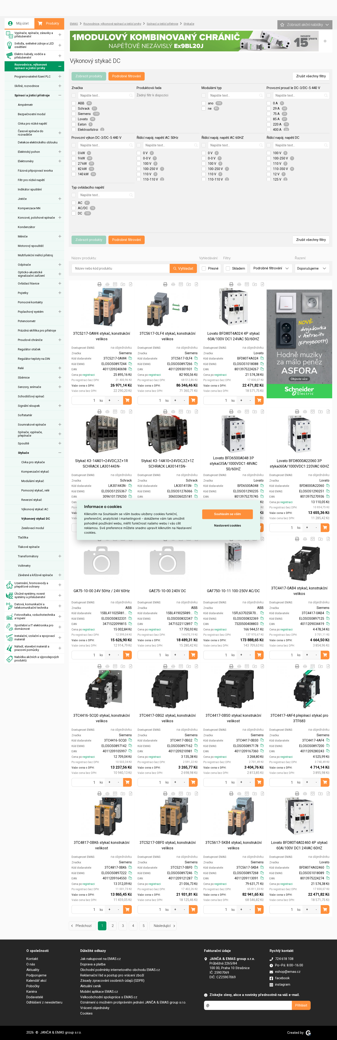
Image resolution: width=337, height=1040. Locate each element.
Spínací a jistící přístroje (32, 95)
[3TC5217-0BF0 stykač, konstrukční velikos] (167, 815)
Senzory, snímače (29, 387)
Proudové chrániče (30, 340)
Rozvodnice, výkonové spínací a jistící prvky (30, 66)
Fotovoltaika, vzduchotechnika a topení (34, 616)
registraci (89, 374)
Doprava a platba (92, 964)
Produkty (52, 23)
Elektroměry (25, 161)
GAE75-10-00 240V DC (167, 591)
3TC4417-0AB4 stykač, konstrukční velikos (299, 591)
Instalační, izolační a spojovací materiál (34, 637)
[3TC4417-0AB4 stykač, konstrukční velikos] (299, 561)
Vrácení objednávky (94, 1008)
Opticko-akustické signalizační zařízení (31, 273)
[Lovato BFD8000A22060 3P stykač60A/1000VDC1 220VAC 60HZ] (299, 433)
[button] (325, 41)
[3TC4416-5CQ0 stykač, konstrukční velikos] (101, 688)
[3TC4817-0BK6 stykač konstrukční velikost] (101, 815)
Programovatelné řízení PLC (32, 76)
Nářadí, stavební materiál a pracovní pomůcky (31, 648)
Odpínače (24, 264)
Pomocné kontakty (30, 302)
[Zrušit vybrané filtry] (74, 95)
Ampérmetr (25, 104)
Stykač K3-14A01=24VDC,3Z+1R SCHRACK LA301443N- (101, 463)
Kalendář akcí (36, 981)
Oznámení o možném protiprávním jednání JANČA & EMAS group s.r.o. (133, 1002)
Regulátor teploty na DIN (34, 358)
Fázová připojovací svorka (35, 170)
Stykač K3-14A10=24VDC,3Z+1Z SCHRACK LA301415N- (167, 463)
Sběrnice (24, 377)
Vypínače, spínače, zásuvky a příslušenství (33, 34)
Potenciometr (27, 321)
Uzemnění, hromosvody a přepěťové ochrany (31, 584)
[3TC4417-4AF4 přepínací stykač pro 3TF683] (299, 688)
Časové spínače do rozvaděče (30, 132)
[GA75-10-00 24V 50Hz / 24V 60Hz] (101, 561)
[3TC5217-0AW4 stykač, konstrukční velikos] (101, 306)
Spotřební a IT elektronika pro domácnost (33, 627)
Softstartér (25, 415)
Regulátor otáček (29, 349)
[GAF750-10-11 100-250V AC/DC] (233, 561)
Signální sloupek (29, 405)
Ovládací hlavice (28, 283)
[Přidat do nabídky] (131, 284)
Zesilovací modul (32, 528)
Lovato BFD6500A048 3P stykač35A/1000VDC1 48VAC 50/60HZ (233, 463)
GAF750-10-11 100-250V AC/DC (233, 591)
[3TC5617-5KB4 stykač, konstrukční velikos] (233, 815)
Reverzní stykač (31, 500)
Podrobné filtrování (126, 76)
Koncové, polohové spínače (36, 217)
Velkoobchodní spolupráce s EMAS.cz (108, 997)
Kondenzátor (26, 227)
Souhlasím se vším (227, 514)
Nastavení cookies (227, 525)
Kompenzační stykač (35, 471)
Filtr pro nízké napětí (31, 180)
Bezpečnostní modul (31, 114)
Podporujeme (36, 975)
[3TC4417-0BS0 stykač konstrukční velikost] (233, 688)
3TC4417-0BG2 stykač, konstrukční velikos (167, 718)
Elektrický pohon (29, 151)
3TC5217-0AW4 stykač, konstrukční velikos (101, 336)
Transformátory (28, 556)
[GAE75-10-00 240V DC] (167, 561)
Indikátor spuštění (30, 189)
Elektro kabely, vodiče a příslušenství (29, 55)
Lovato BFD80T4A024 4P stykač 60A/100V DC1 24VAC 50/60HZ (233, 336)
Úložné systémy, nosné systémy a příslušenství (29, 595)
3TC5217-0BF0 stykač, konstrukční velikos (168, 845)
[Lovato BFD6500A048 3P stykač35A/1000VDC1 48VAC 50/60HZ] (233, 433)
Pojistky (23, 293)
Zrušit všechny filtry (311, 76)
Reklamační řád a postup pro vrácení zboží (112, 975)
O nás (30, 964)
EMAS (74, 23)
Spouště (23, 443)
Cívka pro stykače (33, 462)
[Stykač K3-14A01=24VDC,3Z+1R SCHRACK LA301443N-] (101, 433)
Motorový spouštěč (31, 246)
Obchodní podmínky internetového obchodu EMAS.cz (120, 970)
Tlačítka (23, 537)
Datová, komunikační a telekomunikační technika (31, 605)
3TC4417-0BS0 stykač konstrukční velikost (233, 718)
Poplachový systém (31, 311)
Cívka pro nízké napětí (32, 123)
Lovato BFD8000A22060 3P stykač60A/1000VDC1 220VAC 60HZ (299, 463)
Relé (21, 368)
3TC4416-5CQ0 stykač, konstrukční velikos (101, 718)
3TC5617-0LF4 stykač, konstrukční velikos (167, 336)
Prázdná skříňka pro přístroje (37, 330)
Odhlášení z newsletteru (44, 1002)
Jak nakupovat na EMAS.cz (100, 959)
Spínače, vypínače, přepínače (30, 433)
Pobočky (32, 986)
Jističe (22, 199)
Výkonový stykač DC (35, 518)
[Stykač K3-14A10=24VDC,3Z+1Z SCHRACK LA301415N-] (167, 433)
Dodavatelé (34, 997)
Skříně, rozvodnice (26, 86)
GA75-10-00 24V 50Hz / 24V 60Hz (102, 591)
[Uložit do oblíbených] (115, 284)
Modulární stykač (32, 481)
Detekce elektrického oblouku (38, 142)
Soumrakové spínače (32, 424)
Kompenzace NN (29, 208)
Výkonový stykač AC (34, 509)
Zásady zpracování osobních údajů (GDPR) (112, 981)
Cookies (86, 1013)
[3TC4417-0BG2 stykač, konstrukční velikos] (167, 688)
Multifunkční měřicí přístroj (35, 255)
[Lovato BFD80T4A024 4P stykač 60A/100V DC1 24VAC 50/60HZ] (233, 306)
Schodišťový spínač (31, 396)
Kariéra (31, 992)
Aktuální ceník (90, 986)
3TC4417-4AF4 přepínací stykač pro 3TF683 (299, 718)
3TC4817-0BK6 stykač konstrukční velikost (101, 845)
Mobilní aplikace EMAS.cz (99, 992)
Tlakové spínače (28, 547)
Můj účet (22, 23)
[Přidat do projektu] (123, 284)
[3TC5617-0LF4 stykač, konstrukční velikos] (167, 306)
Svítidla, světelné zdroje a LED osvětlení (34, 45)
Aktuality (32, 970)
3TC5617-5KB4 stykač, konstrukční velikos (233, 845)
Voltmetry (24, 565)
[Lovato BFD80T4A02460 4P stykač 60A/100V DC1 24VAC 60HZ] (299, 815)
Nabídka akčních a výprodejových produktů (36, 658)
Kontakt (32, 959)
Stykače (23, 452)
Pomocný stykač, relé (35, 490)
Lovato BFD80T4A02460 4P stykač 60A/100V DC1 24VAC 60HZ (299, 845)
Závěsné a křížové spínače (35, 575)
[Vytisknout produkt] (99, 284)
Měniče (23, 236)
